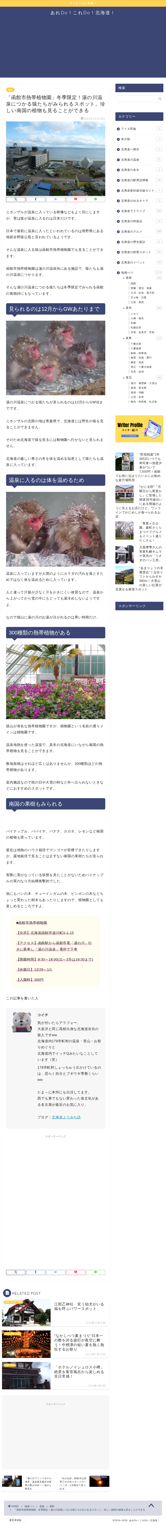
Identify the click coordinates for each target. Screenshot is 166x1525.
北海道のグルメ (141, 231)
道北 (143, 377)
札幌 (133, 322)
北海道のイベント (141, 262)
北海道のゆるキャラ (140, 200)
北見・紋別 (137, 371)
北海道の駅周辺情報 (140, 180)
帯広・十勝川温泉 (141, 367)
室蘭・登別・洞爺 (141, 288)
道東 (143, 338)
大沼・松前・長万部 (142, 292)
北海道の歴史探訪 (140, 242)
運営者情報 (15, 1520)
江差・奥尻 (137, 302)
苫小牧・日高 (139, 297)
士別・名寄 (137, 397)
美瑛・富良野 (139, 387)
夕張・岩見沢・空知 (142, 332)
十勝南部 (136, 348)
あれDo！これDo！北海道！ (83, 12)
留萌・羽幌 (137, 392)
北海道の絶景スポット (140, 252)
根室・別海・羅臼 (141, 357)
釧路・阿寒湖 (139, 353)
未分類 (140, 139)
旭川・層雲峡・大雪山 (144, 383)
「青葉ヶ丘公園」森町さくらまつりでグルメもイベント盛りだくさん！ (150, 532)
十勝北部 (136, 343)
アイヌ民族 (140, 128)
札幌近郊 (136, 327)
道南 (143, 277)
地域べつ (141, 272)
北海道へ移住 (140, 149)
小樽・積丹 (137, 318)
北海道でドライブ (141, 211)
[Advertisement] (83, 49)
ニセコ (135, 313)
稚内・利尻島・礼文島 (144, 401)
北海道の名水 (140, 169)
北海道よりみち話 (66, 1117)
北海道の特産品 (140, 221)
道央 (143, 307)
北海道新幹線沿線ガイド (140, 190)
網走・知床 (137, 362)
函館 (10, 90)
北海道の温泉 (140, 159)
